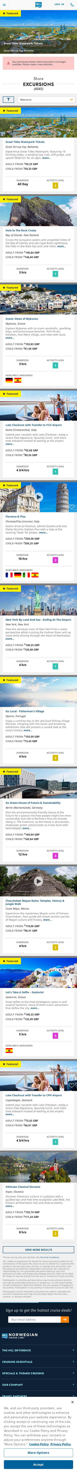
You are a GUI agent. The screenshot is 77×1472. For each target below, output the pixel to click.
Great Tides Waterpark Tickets (23, 43)
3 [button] (55, 560)
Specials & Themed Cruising (23, 1373)
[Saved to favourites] (71, 132)
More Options (38, 1453)
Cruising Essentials (17, 1362)
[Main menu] (4, 5)
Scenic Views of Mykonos (22, 318)
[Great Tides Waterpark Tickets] (38, 32)
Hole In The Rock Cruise (21, 230)
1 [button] (55, 274)
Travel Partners (14, 1396)
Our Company (12, 1385)
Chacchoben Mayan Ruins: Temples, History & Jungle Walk (35, 902)
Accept (38, 1464)
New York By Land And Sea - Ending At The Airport (38, 619)
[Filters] (8, 99)
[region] (38, 1434)
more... (46, 158)
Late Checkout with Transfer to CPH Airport (34, 1095)
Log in (59, 4)
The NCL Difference (16, 1350)
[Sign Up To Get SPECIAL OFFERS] (65, 1319)
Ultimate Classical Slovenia (23, 1187)
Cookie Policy (39, 1444)
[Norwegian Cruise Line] (38, 5)
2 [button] (55, 185)
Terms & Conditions (49, 1257)
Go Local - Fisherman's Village (25, 711)
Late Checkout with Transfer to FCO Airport (34, 425)
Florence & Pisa (15, 516)
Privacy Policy (60, 1444)
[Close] (72, 1402)
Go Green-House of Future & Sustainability (33, 803)
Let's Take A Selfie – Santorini (25, 992)
